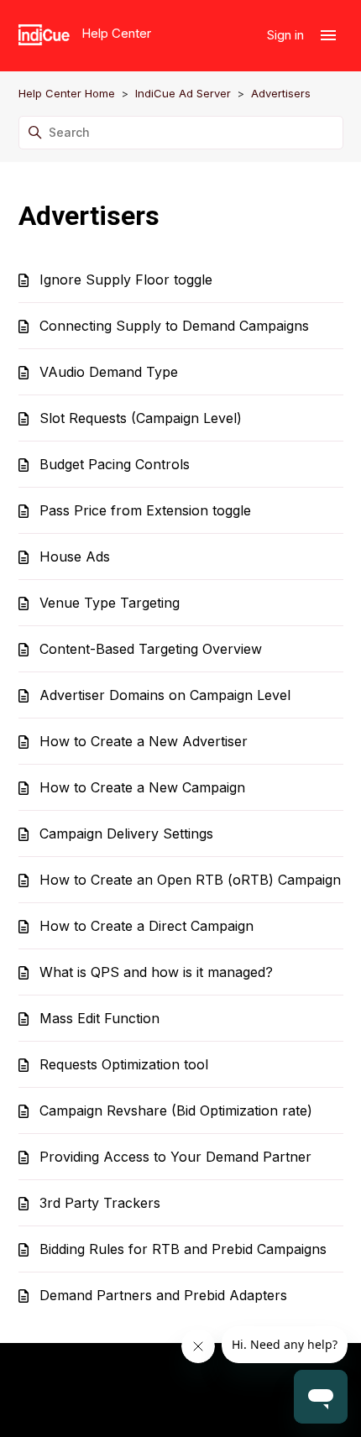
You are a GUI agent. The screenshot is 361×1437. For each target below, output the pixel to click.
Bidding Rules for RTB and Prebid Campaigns (183, 1249)
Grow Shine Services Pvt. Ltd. (241, 1402)
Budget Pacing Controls (114, 464)
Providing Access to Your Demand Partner (175, 1156)
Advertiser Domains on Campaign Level (164, 695)
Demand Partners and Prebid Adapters (163, 1295)
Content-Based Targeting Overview (150, 648)
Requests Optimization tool (123, 1064)
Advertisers (281, 93)
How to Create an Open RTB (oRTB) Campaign (190, 879)
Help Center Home (66, 93)
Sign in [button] (287, 35)
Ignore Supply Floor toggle (125, 279)
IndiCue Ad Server (183, 93)
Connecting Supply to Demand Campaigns (174, 325)
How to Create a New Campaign (142, 787)
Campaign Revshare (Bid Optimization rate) (175, 1110)
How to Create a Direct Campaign (146, 925)
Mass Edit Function (99, 1018)
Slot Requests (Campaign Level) (140, 418)
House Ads (74, 556)
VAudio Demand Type (108, 371)
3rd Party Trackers (99, 1202)
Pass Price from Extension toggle (145, 510)
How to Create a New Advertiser (143, 741)
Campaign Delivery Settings (126, 833)
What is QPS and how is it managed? (156, 972)
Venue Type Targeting (109, 602)
